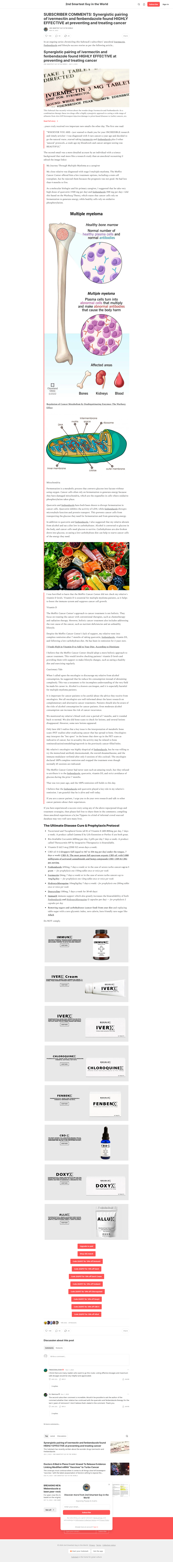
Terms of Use (97, 1518)
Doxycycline (54, 891)
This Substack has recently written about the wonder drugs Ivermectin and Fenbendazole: (74, 1450)
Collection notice (109, 1545)
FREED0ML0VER (55, 1370)
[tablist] (54, 1348)
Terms (98, 1545)
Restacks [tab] (59, 1348)
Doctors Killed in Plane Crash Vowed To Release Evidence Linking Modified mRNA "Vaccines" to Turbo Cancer (75, 1466)
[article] (86, 1450)
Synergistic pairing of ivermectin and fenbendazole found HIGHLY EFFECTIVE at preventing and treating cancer (75, 1444)
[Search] (139, 4)
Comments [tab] (49, 1348)
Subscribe (153, 4)
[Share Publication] (144, 4)
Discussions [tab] (61, 1436)
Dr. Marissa (53, 1394)
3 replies (55, 1386)
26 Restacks (72, 1323)
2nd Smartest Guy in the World (61, 28)
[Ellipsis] (128, 1370)
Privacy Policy (104, 1520)
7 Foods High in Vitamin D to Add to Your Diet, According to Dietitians (82, 647)
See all (48, 1510)
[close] (109, 1484)
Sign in (166, 4)
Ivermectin (119, 42)
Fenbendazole (50, 45)
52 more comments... (52, 1424)
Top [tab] (46, 1436)
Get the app (98, 1551)
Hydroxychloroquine (58, 883)
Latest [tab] (52, 1436)
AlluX (51, 915)
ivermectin (87, 139)
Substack (74, 1557)
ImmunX (52, 896)
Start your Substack (80, 1551)
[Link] (40, 825)
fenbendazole (104, 139)
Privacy (92, 1545)
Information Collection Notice (85, 1520)
